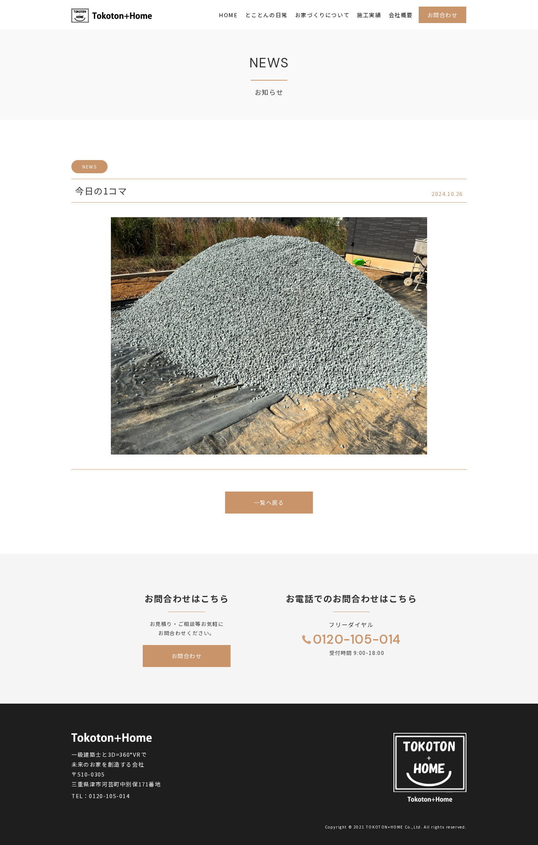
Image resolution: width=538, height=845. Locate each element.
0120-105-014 (109, 796)
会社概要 (401, 15)
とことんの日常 (266, 15)
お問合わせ (442, 15)
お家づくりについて (322, 15)
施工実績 (369, 15)
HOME (228, 15)
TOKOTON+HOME (384, 827)
